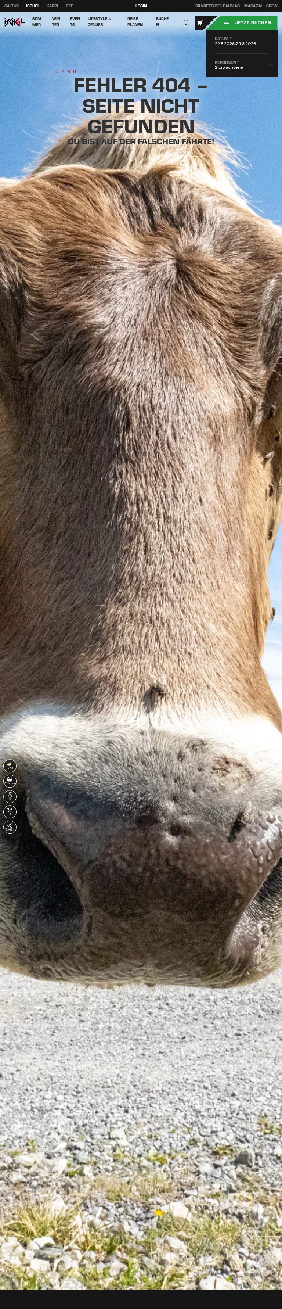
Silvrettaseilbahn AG (217, 6)
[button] (186, 23)
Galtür (11, 6)
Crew (272, 6)
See (69, 6)
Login (141, 6)
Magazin (253, 6)
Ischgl (33, 6)
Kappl (53, 6)
